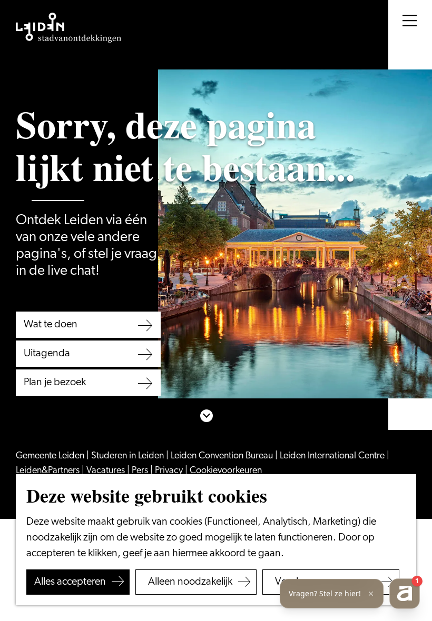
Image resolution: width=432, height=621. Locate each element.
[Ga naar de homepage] (68, 28)
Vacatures (106, 471)
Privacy (170, 471)
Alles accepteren (70, 582)
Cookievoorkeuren (226, 471)
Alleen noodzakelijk (190, 582)
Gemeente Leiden (51, 456)
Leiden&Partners (49, 471)
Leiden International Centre (333, 456)
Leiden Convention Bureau (223, 456)
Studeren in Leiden (128, 456)
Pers (141, 471)
